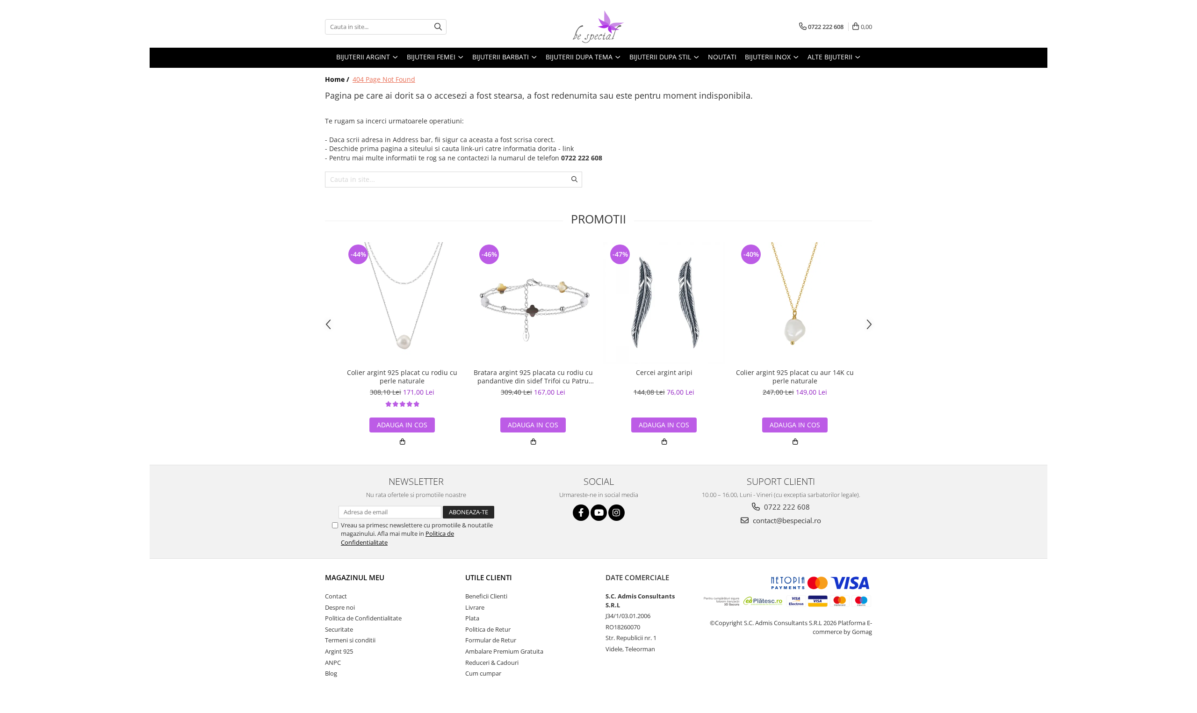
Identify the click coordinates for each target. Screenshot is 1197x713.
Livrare (474, 607)
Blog (331, 673)
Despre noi (340, 607)
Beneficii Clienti (486, 596)
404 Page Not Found (384, 79)
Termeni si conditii (350, 640)
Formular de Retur (490, 640)
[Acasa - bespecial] (598, 26)
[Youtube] (599, 512)
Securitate (339, 629)
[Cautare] (438, 27)
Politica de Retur (488, 629)
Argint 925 (339, 651)
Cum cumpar (483, 673)
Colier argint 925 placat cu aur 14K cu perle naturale (795, 376)
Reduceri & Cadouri (492, 662)
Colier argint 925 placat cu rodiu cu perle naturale (402, 376)
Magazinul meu (354, 577)
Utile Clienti (488, 577)
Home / (338, 79)
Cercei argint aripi (664, 372)
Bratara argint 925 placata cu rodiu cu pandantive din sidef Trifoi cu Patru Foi (533, 376)
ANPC (333, 662)
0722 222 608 (786, 506)
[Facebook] (581, 512)
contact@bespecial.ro (786, 520)
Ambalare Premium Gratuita (504, 651)
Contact (336, 596)
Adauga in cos (402, 424)
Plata (472, 618)
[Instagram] (616, 512)
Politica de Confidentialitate (363, 618)
